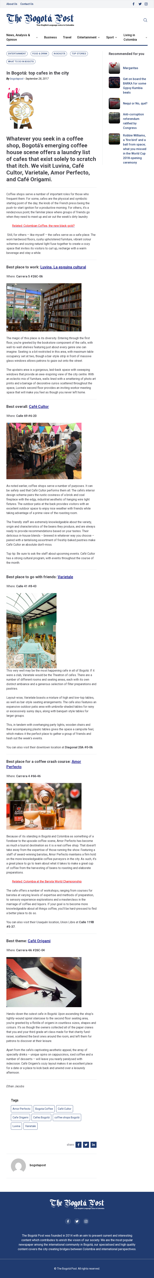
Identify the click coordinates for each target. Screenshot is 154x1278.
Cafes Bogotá (41, 1117)
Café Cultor (39, 406)
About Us (11, 3)
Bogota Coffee (44, 1108)
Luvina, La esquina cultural (63, 267)
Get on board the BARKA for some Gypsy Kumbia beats (134, 85)
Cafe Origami (20, 1117)
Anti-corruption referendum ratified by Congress (133, 121)
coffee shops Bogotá (66, 1117)
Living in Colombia (130, 37)
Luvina (16, 1126)
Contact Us (26, 3)
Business (50, 37)
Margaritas (130, 68)
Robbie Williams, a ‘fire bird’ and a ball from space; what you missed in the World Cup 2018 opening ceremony (134, 149)
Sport (110, 37)
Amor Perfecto (21, 1108)
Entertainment (87, 37)
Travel (67, 37)
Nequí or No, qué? (135, 103)
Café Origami (39, 941)
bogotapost (16, 78)
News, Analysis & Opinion (18, 37)
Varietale (65, 577)
